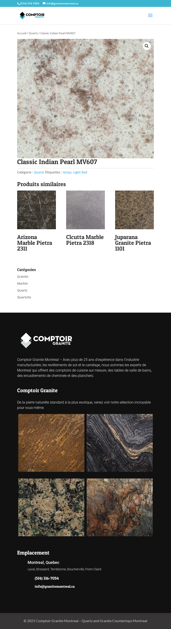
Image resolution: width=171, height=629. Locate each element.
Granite (22, 276)
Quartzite (24, 297)
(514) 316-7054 (29, 3)
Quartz (33, 33)
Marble (22, 283)
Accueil (21, 33)
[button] (147, 46)
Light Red (80, 172)
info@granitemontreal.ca (55, 586)
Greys (67, 172)
